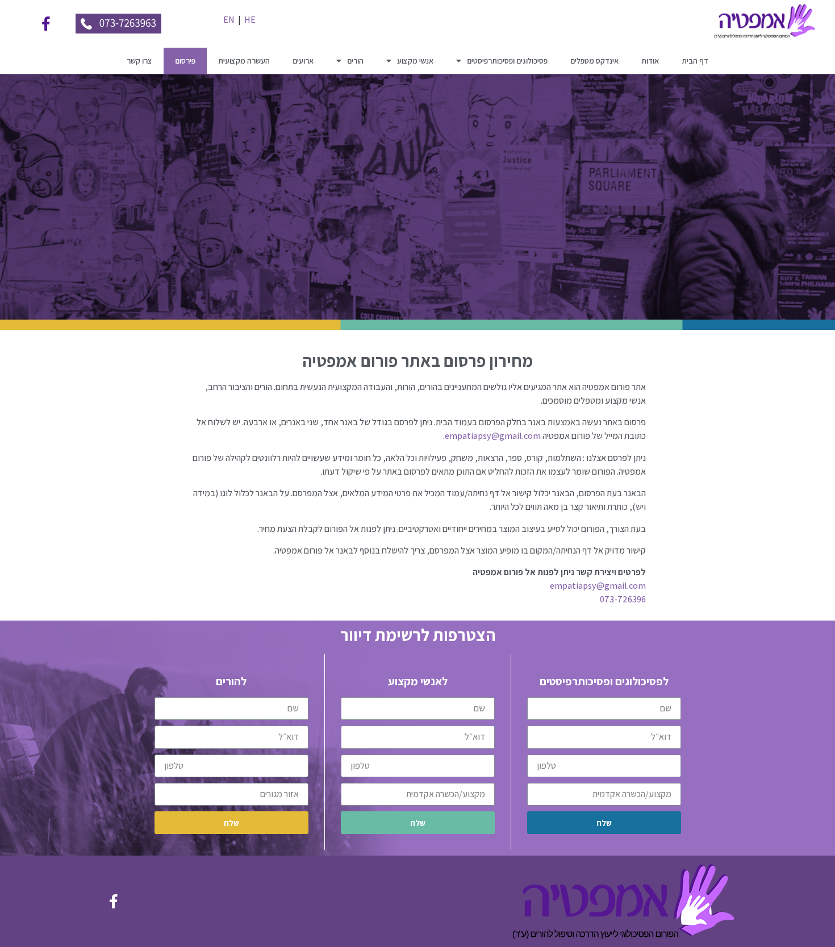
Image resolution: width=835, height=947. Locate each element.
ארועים (303, 61)
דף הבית (695, 61)
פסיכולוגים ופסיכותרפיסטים (507, 61)
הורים (355, 61)
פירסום (185, 61)
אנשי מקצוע (415, 61)
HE (250, 20)
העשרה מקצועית (244, 61)
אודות (650, 61)
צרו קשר (139, 61)
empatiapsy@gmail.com (493, 436)
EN (229, 20)
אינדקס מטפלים (594, 61)
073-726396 (623, 599)
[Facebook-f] (46, 24)
